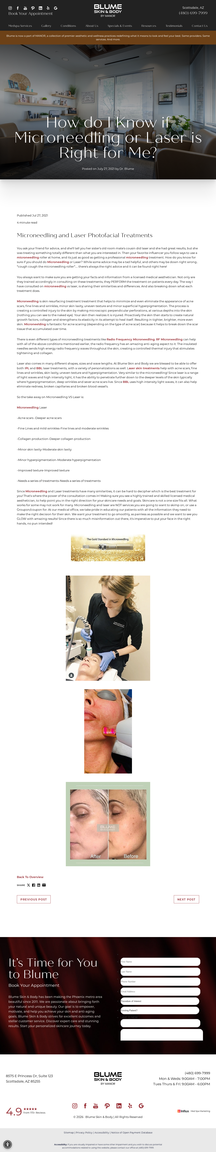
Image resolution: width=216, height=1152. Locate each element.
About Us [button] (91, 26)
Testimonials (174, 26)
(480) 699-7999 (193, 13)
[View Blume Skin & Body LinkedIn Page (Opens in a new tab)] (40, 8)
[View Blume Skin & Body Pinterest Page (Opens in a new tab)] (33, 8)
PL (27, 368)
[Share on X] (28, 885)
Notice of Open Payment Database (131, 1132)
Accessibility (101, 1132)
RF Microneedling (169, 339)
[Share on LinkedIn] (38, 885)
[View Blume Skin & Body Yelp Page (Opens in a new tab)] (48, 8)
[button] (7, 1144)
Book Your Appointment (30, 13)
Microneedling (58, 262)
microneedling (28, 257)
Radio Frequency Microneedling (131, 339)
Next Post (186, 899)
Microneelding (35, 324)
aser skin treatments (144, 368)
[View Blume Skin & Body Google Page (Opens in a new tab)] (55, 8)
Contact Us (200, 26)
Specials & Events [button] (120, 26)
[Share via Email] (44, 885)
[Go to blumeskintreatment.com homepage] (108, 10)
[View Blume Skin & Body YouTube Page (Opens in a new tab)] (25, 8)
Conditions (68, 26)
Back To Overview (30, 877)
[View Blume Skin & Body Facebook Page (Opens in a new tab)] (17, 8)
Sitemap (69, 1132)
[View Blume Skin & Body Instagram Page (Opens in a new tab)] (10, 8)
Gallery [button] (46, 26)
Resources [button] (148, 26)
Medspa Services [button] (20, 26)
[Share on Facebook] (33, 885)
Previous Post (33, 899)
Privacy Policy (84, 1132)
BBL (39, 368)
